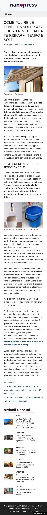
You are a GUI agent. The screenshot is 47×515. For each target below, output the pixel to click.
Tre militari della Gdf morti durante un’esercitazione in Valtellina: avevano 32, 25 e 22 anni (22, 390)
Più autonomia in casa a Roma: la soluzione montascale (25, 492)
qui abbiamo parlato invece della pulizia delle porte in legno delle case (23, 341)
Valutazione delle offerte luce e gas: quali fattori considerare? (26, 452)
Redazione (35, 511)
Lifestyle (10, 383)
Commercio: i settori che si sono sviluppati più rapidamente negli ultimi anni (25, 478)
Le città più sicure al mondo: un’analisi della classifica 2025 (25, 465)
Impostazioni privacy (40, 513)
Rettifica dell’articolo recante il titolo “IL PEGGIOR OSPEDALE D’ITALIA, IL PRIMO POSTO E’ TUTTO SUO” (26, 423)
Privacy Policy (13, 511)
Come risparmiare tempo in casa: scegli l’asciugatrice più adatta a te (25, 439)
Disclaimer (25, 511)
